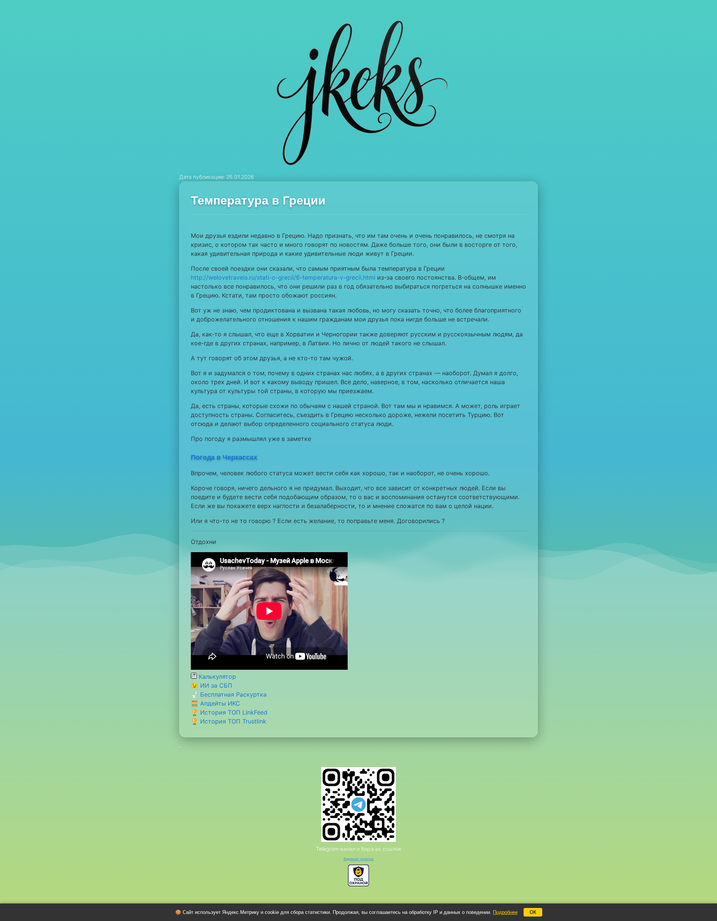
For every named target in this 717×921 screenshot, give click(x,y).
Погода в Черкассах (224, 457)
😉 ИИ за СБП (211, 685)
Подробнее (505, 912)
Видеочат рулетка (358, 859)
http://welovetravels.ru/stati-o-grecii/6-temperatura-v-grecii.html (283, 277)
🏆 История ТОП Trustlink (228, 721)
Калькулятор (216, 676)
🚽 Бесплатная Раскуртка (229, 694)
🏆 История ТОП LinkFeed (229, 712)
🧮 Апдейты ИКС (215, 703)
